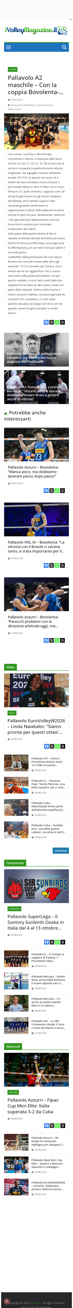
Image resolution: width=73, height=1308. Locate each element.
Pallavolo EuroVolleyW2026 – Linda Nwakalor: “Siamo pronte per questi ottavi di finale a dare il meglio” (36, 726)
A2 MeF (12, 69)
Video (12, 713)
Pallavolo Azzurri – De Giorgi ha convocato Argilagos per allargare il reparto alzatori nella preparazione (46, 1141)
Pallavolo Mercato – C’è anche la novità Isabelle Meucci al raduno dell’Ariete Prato (46, 1002)
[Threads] (62, 322)
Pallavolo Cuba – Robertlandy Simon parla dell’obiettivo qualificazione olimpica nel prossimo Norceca (48, 806)
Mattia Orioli (14, 109)
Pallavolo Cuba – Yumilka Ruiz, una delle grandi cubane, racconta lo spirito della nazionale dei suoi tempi (48, 829)
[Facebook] (46, 322)
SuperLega (14, 909)
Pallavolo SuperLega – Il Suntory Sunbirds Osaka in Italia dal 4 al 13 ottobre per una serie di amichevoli (36, 922)
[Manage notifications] (7, 1301)
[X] (51, 322)
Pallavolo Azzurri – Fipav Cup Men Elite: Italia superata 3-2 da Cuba (32, 1105)
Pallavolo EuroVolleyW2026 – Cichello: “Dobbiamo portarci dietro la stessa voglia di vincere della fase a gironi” (48, 1186)
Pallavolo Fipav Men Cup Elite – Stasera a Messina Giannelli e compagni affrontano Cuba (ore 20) (47, 1163)
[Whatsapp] (57, 322)
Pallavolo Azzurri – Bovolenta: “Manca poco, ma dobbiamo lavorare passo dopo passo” (33, 472)
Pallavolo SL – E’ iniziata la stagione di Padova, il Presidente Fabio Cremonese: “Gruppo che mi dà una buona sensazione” (47, 958)
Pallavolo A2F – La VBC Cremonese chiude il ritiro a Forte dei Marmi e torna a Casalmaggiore (48, 1024)
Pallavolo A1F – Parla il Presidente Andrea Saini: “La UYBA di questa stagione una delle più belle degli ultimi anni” (47, 762)
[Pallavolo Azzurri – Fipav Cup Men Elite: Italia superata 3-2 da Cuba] (36, 1070)
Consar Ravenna (44, 105)
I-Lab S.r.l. (36, 1303)
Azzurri (13, 1092)
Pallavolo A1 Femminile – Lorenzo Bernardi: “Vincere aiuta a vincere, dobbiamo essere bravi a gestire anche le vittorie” (34, 393)
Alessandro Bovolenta (22, 105)
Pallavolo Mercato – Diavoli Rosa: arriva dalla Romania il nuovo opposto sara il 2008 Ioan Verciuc (48, 980)
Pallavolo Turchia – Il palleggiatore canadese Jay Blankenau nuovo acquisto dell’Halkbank (34, 357)
